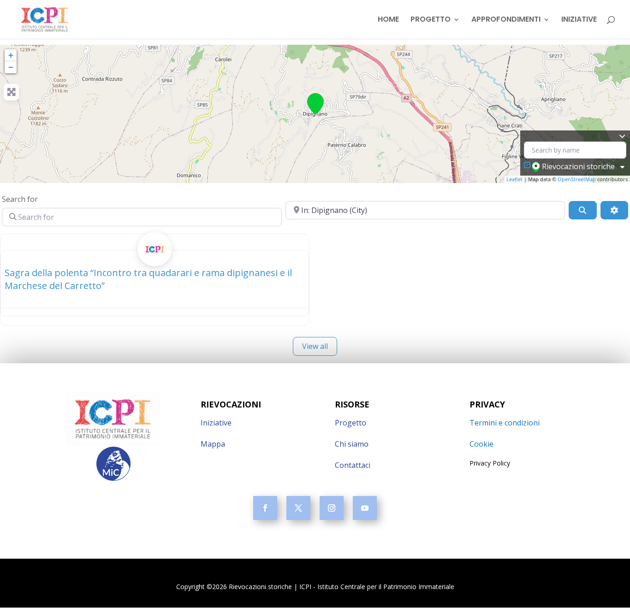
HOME (388, 20)
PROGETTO (430, 20)
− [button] (10, 67)
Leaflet (514, 179)
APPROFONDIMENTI (506, 20)
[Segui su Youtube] (365, 508)
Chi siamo (351, 444)
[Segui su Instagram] (332, 508)
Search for (20, 199)
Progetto (350, 423)
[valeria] (154, 259)
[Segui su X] (298, 508)
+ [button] (10, 55)
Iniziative (216, 423)
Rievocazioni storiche (578, 166)
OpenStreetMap (577, 179)
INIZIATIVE (579, 20)
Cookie (481, 444)
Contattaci (352, 465)
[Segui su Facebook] (265, 508)
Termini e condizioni (505, 423)
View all (315, 346)
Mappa (213, 444)
